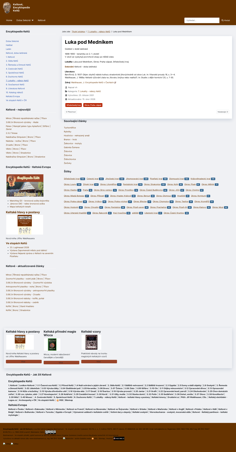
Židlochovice (70, 159)
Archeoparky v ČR (27, 400)
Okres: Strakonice (152, 184)
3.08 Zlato (129, 388)
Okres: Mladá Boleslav (74, 196)
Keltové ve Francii (75, 409)
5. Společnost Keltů (15, 72)
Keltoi (42, 432)
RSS (96, 438)
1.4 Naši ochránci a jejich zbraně (90, 385)
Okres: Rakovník (99, 213)
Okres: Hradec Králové (120, 196)
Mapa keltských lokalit (20, 206)
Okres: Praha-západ (92, 105)
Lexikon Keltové (27, 385)
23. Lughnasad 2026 (19, 247)
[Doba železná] (32, 20)
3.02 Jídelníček (32, 388)
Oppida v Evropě (63, 412)
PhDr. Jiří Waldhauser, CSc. (194, 397)
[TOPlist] (7, 444)
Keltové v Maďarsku (157, 409)
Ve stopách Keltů (16, 243)
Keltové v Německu (55, 409)
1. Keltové (10, 57)
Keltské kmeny (159, 397)
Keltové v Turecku (45, 412)
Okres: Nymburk (198, 196)
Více (23, 361)
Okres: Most (217, 207)
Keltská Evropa (13, 96)
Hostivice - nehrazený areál (76, 135)
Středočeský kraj (73, 105)
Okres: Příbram (97, 196)
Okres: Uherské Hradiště (75, 213)
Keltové (41, 20)
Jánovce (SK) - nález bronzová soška (27, 203)
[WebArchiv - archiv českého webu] (77, 438)
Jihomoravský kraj (134, 178)
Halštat (9, 45)
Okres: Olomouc (163, 196)
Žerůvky (67, 163)
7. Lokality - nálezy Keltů (17, 80)
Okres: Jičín (174, 190)
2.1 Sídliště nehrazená (132, 385)
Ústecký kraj (92, 178)
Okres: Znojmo (192, 190)
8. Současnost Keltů (15, 84)
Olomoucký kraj (176, 178)
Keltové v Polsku (194, 409)
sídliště (135, 213)
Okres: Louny (70, 184)
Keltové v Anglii (176, 409)
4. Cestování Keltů (14, 69)
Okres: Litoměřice (108, 184)
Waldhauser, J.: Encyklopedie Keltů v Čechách (92, 82)
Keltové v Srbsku (138, 409)
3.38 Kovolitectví (215, 394)
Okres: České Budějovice (151, 190)
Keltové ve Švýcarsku (118, 409)
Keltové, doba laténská (16, 53)
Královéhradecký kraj (200, 178)
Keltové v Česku (16, 409)
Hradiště (181, 196)
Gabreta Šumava (71, 147)
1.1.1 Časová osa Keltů (46, 385)
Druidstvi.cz (173, 397)
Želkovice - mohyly (73, 143)
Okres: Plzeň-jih (180, 207)
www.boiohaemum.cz (38, 438)
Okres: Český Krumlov (174, 213)
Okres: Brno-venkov (103, 190)
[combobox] (202, 20)
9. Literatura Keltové (15, 88)
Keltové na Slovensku (96, 409)
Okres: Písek (190, 184)
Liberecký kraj (151, 213)
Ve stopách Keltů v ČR (16, 100)
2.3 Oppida (171, 385)
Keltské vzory (91, 331)
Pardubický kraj (130, 184)
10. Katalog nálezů (14, 92)
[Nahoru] (231, 447)
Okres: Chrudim (91, 207)
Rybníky (67, 131)
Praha (85, 190)
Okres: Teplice (181, 201)
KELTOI (46, 435)
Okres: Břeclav (140, 201)
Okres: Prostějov (126, 190)
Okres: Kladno (70, 190)
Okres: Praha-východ (117, 201)
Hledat (227, 20)
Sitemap (69, 400)
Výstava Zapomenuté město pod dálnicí (28, 250)
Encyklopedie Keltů (20, 381)
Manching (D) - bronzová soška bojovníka (29, 200)
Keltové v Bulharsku (25, 412)
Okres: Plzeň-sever (135, 207)
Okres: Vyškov (95, 201)
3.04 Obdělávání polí (70, 388)
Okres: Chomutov (161, 201)
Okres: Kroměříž (201, 201)
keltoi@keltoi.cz (160, 429)
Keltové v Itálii (210, 409)
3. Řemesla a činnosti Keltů (18, 65)
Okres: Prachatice (158, 207)
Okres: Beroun (143, 196)
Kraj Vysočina (119, 213)
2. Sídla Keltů (12, 61)
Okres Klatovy (199, 207)
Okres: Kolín (172, 184)
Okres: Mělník (208, 184)
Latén (8, 49)
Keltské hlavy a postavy (23, 331)
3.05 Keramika (89, 388)
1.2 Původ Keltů (66, 385)
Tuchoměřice (70, 127)
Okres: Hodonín (71, 207)
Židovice (68, 151)
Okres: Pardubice (112, 207)
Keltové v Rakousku (35, 409)
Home (9, 20)
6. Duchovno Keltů (14, 76)
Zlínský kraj (88, 184)
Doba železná (23, 20)
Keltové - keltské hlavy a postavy (134, 397)
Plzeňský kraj (156, 178)
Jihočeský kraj (112, 178)
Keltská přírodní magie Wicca (60, 333)
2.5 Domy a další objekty (189, 385)
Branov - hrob (70, 139)
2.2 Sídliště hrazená (154, 385)
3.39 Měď (14, 397)
